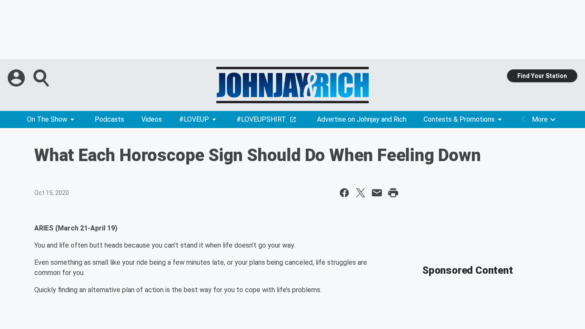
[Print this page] (393, 193)
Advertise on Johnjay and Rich (361, 119)
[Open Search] (42, 78)
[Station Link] (292, 85)
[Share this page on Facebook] (344, 193)
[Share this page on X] (361, 193)
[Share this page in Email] (377, 193)
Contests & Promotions (459, 119)
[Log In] (17, 78)
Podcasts (109, 119)
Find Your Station (542, 75)
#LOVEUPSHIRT (261, 119)
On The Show (47, 119)
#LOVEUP (194, 119)
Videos (151, 119)
